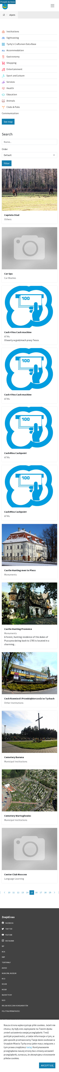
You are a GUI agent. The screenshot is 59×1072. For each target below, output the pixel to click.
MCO (3, 979)
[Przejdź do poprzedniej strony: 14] (4, 892)
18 (45, 892)
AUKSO (4, 968)
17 (41, 892)
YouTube (8, 935)
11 (14, 892)
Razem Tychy (7, 995)
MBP (3, 957)
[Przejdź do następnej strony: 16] (54, 892)
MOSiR (4, 990)
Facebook (9, 923)
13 (23, 892)
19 (50, 892)
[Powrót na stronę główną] (4, 14)
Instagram (9, 941)
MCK (3, 952)
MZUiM (4, 984)
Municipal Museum (9, 973)
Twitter (8, 929)
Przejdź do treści (7, 2)
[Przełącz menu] (52, 5)
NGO (3, 1000)
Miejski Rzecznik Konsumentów (15, 1006)
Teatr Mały (6, 962)
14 (27, 892)
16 (36, 892)
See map (8, 121)
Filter (7, 163)
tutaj (29, 1047)
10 (9, 892)
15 (32, 892)
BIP (3, 946)
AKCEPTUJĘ (47, 1065)
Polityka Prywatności (11, 1011)
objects (12, 15)
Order (5, 149)
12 (18, 892)
